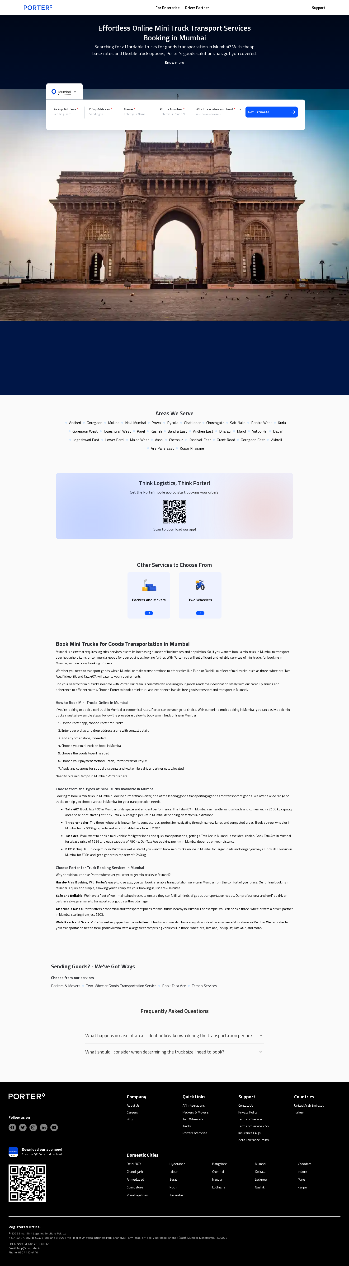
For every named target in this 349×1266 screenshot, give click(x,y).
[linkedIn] (43, 1127)
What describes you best (215, 109)
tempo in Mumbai (93, 775)
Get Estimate (258, 112)
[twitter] (23, 1127)
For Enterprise (167, 7)
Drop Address (100, 109)
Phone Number (172, 109)
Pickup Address (65, 109)
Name (129, 109)
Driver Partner (197, 7)
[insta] (33, 1127)
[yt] (54, 1127)
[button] (64, 91)
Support (318, 7)
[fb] (12, 1127)
